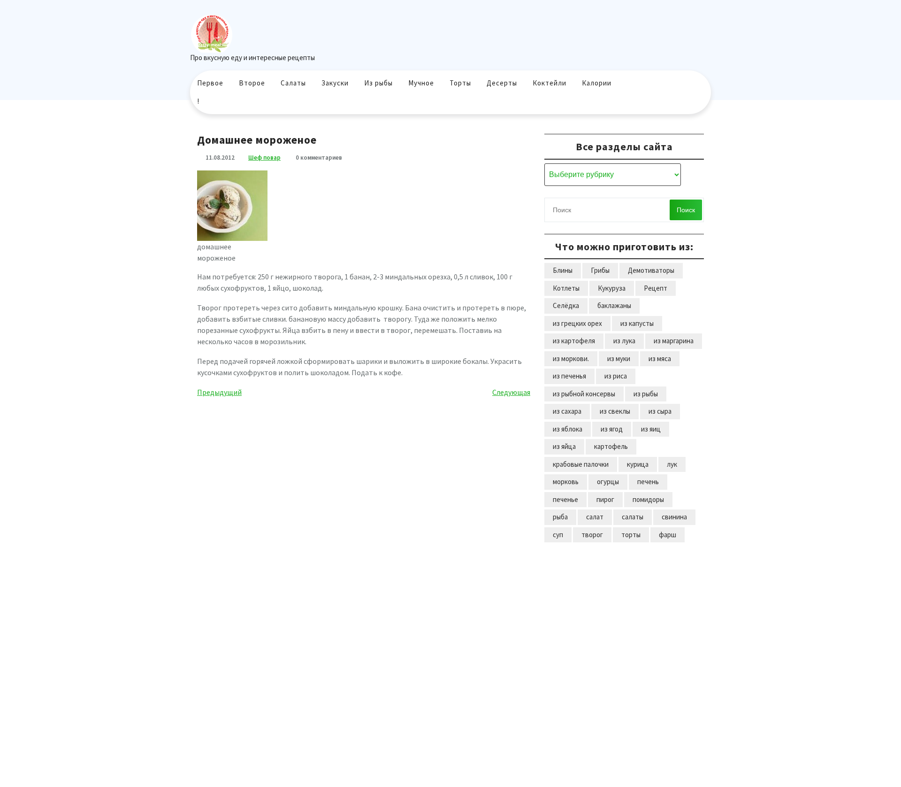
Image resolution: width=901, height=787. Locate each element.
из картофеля (574, 340)
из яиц (651, 428)
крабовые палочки (581, 464)
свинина (674, 516)
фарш (667, 534)
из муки (618, 358)
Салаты (293, 82)
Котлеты (566, 288)
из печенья (569, 375)
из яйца (564, 446)
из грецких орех (577, 323)
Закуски (335, 82)
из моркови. (571, 358)
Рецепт (655, 288)
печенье (565, 499)
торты (631, 534)
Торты (460, 82)
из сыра (660, 411)
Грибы (600, 270)
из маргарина (674, 340)
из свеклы (615, 411)
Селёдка (566, 305)
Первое (210, 82)
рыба (560, 516)
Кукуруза (612, 288)
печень (648, 481)
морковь (566, 481)
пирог (605, 499)
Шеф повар (264, 158)
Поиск (686, 210)
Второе (252, 82)
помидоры (648, 499)
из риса (615, 375)
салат (594, 516)
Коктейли (549, 82)
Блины (563, 270)
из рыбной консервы (584, 393)
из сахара (567, 411)
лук (672, 464)
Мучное (421, 82)
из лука (624, 340)
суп (558, 534)
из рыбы (646, 393)
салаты (632, 516)
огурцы (608, 481)
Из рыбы (378, 82)
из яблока (567, 428)
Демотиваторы (651, 270)
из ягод (612, 428)
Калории (596, 82)
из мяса (660, 358)
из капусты (637, 323)
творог (592, 534)
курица (638, 464)
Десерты (502, 82)
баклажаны (614, 305)
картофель (611, 446)
